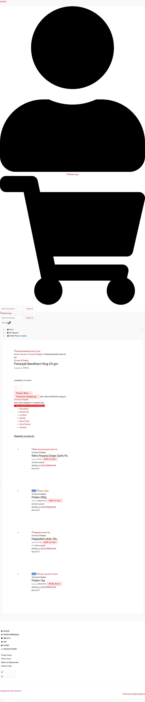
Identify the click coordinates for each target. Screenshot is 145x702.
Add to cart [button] (50, 459)
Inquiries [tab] (23, 427)
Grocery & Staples (35, 354)
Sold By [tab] (22, 418)
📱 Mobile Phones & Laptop (16, 336)
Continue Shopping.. (27, 397)
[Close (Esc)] (142, 2)
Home (16, 354)
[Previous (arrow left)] (3, 351)
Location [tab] (23, 415)
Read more (54, 584)
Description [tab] (24, 409)
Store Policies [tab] (25, 424)
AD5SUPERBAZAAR (48, 465)
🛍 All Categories (13, 333)
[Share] (138, 2)
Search (29, 309)
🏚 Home (10, 329)
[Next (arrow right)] (141, 351)
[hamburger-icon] (143, 329)
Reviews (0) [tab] (24, 412)
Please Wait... (23, 393)
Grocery (23, 354)
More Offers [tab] (24, 421)
